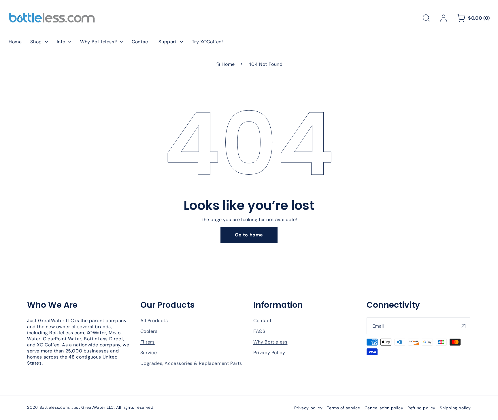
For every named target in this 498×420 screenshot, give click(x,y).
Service (148, 353)
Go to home (249, 235)
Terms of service (343, 407)
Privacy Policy (269, 353)
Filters (147, 342)
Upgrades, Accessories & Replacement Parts (191, 363)
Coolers (149, 331)
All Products (154, 321)
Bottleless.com (54, 407)
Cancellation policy (384, 407)
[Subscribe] (463, 326)
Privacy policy (308, 407)
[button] (426, 18)
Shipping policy (455, 407)
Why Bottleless (270, 342)
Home (228, 64)
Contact (262, 321)
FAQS (259, 331)
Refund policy (421, 407)
